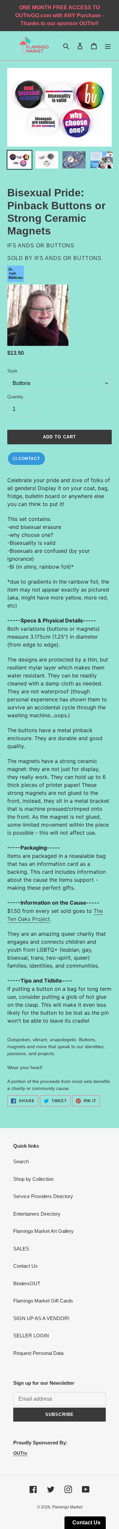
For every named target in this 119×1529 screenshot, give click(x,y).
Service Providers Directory (43, 1196)
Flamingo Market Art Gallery (43, 1231)
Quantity (15, 396)
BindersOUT (26, 1283)
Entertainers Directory (36, 1214)
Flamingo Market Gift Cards (43, 1301)
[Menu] (108, 46)
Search (21, 1161)
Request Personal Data (38, 1353)
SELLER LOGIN (31, 1335)
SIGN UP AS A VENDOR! (41, 1318)
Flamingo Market (67, 1507)
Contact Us (25, 1266)
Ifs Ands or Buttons (67, 258)
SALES (21, 1248)
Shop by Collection (33, 1179)
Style (12, 370)
